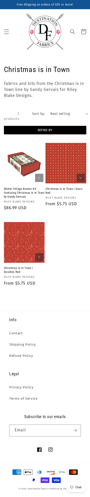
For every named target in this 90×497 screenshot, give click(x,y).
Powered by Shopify (61, 488)
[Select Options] (81, 178)
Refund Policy (21, 356)
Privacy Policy (21, 387)
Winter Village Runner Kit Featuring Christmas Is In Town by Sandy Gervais (24, 192)
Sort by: (38, 114)
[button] (6, 31)
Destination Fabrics (38, 488)
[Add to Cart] (39, 178)
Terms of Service (23, 398)
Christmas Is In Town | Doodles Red (18, 270)
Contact (16, 333)
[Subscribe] (75, 430)
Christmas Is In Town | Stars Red (63, 190)
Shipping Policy (22, 344)
